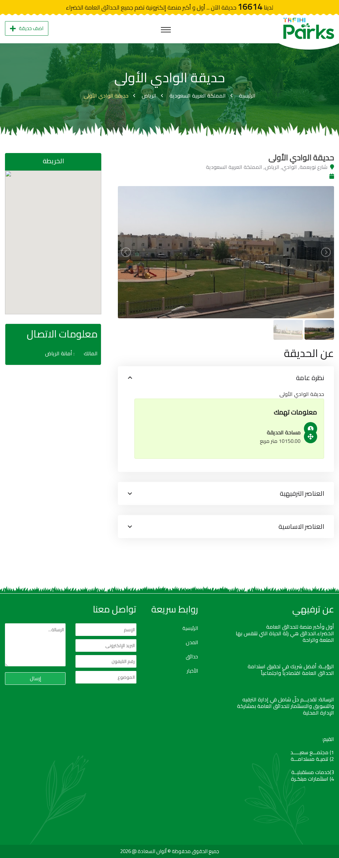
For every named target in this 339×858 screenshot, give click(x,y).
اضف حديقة (31, 28)
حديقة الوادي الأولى (106, 95)
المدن (192, 642)
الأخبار (192, 671)
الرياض (149, 95)
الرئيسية (247, 95)
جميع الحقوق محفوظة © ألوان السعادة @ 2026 (169, 851)
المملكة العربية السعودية (198, 95)
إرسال (35, 678)
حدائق (192, 656)
